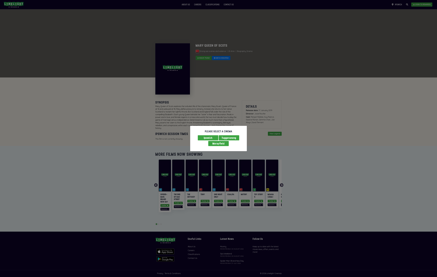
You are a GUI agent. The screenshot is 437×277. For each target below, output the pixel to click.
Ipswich (208, 138)
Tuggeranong (229, 138)
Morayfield (218, 143)
